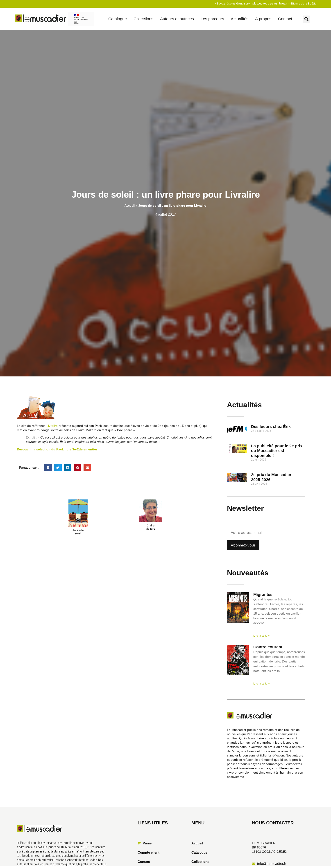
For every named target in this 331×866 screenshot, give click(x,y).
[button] (306, 19)
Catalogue (117, 19)
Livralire (52, 425)
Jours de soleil (78, 531)
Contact (285, 19)
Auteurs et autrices (177, 19)
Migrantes (262, 594)
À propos (263, 19)
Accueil (130, 205)
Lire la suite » (261, 635)
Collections (143, 19)
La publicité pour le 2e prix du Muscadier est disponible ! (276, 451)
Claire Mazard (150, 527)
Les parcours (212, 19)
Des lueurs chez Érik (271, 426)
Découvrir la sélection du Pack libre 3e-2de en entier (57, 449)
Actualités (239, 19)
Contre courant (267, 647)
